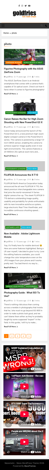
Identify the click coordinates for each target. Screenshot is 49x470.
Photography (31, 286)
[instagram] (22, 5)
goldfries (9, 76)
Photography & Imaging (16, 113)
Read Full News (10, 93)
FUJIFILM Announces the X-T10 (21, 174)
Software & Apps (13, 227)
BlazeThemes (30, 466)
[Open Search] (42, 25)
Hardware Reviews (13, 62)
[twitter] (25, 5)
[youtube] (29, 5)
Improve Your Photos (15, 286)
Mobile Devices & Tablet (33, 62)
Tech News (32, 113)
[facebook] (19, 5)
